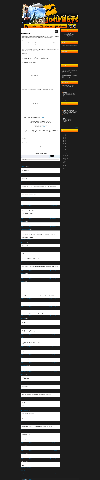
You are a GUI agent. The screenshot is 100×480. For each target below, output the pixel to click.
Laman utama (41, 473)
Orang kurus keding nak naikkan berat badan (69, 70)
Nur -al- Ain (23, 453)
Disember (64, 153)
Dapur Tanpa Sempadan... (67, 89)
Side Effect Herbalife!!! (66, 77)
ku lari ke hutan (65, 115)
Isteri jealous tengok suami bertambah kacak (69, 78)
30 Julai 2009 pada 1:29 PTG (55, 346)
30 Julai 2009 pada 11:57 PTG (54, 458)
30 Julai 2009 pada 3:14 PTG (55, 389)
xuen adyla (23, 374)
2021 (64, 134)
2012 (64, 147)
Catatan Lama (56, 473)
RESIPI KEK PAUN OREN (67, 90)
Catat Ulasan (23, 470)
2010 (64, 150)
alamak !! (24, 32)
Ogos (63, 159)
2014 (64, 144)
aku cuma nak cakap (66, 114)
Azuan (22, 309)
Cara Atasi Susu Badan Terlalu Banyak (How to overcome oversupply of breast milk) (69, 94)
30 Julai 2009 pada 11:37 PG (55, 226)
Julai (63, 161)
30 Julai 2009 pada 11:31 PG (55, 218)
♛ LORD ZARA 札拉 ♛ (25, 229)
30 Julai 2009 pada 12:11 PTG (54, 261)
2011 (64, 149)
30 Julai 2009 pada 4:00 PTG (55, 407)
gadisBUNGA (65, 118)
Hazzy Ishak (23, 242)
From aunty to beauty (66, 71)
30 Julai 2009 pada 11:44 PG (55, 239)
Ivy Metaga (23, 431)
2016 (64, 141)
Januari (64, 169)
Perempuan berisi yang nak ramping (68, 74)
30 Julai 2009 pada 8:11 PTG (55, 450)
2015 (64, 143)
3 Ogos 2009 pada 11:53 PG (55, 467)
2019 (64, 137)
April (64, 165)
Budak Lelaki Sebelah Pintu (68, 122)
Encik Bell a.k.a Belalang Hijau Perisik (70, 110)
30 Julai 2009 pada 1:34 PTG (55, 354)
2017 (64, 140)
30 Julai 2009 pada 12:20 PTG (54, 270)
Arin (22, 200)
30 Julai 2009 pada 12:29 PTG (54, 298)
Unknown (23, 327)
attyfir (22, 445)
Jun (63, 162)
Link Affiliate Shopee (66, 107)
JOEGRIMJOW (29, 479)
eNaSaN (22, 281)
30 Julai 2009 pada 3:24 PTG (55, 397)
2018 (64, 138)
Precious (22, 423)
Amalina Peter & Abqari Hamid (68, 85)
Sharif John (23, 183)
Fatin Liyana (65, 92)
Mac (63, 166)
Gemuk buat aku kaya (66, 68)
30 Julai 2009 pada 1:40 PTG (55, 362)
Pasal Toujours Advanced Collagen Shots (69, 98)
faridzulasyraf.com (65, 47)
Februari (64, 168)
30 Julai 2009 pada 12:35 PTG (54, 306)
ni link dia (42, 117)
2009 (64, 152)
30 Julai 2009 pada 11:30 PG (55, 197)
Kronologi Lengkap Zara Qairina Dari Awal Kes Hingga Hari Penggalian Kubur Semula (70, 112)
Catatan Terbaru (25, 473)
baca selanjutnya (43, 126)
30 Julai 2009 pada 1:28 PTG (55, 334)
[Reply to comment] (26, 173)
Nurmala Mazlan (24, 365)
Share (50, 0)
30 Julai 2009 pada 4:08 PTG (55, 442)
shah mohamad (23, 166)
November (64, 155)
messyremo (23, 250)
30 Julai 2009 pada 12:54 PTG (54, 315)
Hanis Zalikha (65, 98)
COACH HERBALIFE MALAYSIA (68, 86)
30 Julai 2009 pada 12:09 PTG (54, 247)
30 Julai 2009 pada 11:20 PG (55, 181)
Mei (63, 164)
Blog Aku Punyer (66, 107)
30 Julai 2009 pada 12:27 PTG (54, 278)
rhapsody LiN (23, 337)
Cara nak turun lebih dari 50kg (67, 72)
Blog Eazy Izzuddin (24, 399)
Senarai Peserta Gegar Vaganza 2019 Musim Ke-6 (68, 124)
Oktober (64, 156)
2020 (64, 135)
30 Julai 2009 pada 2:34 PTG (55, 371)
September (64, 158)
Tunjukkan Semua (75, 127)
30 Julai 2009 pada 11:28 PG (55, 189)
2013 (64, 146)
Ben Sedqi (23, 263)
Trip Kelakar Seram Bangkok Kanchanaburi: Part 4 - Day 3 (67, 120)
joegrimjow (23, 221)
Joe (24, 479)
